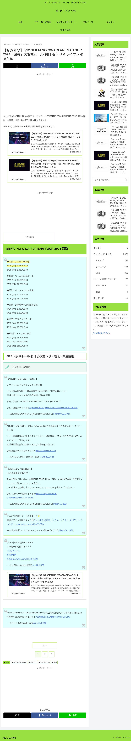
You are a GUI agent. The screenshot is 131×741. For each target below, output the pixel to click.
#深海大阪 (40, 617)
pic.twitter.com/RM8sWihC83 (20, 498)
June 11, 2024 (39, 623)
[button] (126, 179)
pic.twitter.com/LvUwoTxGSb (31, 524)
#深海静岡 (11, 555)
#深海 (46, 520)
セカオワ (33, 662)
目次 (27, 237)
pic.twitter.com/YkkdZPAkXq (25, 559)
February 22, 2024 (61, 414)
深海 (55, 662)
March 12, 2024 (47, 457)
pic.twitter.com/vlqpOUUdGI (57, 617)
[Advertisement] (44, 94)
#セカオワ (38, 520)
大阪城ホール (45, 662)
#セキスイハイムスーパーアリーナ (65, 520)
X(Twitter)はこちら (101, 333)
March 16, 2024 (66, 530)
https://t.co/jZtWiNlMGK (46, 494)
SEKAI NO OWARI (20, 662)
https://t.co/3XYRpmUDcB (41, 408)
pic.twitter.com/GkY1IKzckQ (65, 408)
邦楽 (7, 662)
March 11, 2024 (60, 504)
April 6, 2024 (38, 565)
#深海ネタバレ (13, 551)
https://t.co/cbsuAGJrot (46, 451)
